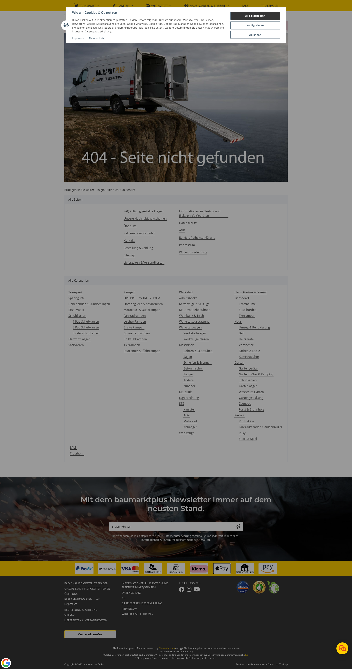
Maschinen (186, 345)
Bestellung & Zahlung (138, 248)
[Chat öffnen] (342, 648)
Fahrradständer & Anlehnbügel (260, 427)
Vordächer (246, 345)
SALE (73, 448)
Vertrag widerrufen (90, 634)
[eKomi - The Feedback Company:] (259, 587)
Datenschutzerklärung (177, 536)
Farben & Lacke (249, 351)
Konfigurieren (255, 25)
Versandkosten (167, 648)
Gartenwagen (248, 386)
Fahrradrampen (135, 316)
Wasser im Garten (251, 392)
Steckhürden (247, 310)
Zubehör (189, 386)
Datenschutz (96, 38)
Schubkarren (77, 316)
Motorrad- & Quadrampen (142, 310)
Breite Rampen (134, 327)
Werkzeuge (186, 433)
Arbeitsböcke (188, 298)
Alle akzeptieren (255, 15)
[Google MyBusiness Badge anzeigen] (6, 663)
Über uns (130, 226)
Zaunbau (245, 404)
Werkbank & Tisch (191, 316)
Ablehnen (255, 34)
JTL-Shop (283, 664)
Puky (242, 433)
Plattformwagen (79, 339)
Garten (239, 363)
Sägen (188, 357)
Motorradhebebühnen (194, 310)
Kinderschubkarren (86, 333)
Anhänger (190, 427)
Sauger (188, 374)
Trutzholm (77, 453)
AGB (182, 230)
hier (247, 654)
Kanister (189, 409)
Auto (187, 415)
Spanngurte (76, 298)
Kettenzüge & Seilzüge (194, 304)
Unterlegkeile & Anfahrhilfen (143, 304)
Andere (189, 380)
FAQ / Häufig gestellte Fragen (144, 211)
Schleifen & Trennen (197, 363)
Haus (238, 321)
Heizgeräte (246, 339)
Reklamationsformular (139, 233)
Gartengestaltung (251, 398)
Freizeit (239, 415)
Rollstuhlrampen (135, 339)
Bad (241, 333)
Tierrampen (132, 345)
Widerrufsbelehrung (193, 252)
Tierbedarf (241, 298)
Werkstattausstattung (194, 321)
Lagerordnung (189, 398)
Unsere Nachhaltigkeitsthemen (145, 219)
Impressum (78, 38)
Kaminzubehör (249, 357)
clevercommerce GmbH (262, 664)
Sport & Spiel (248, 439)
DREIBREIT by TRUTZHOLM (142, 298)
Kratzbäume (247, 304)
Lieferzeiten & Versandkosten (144, 262)
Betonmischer (193, 368)
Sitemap (129, 255)
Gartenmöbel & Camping (256, 374)
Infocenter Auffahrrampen (142, 351)
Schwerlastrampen (137, 333)
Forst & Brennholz (251, 409)
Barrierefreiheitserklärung (197, 238)
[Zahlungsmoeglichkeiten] (176, 568)
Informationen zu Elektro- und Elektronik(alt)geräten (200, 213)
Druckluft (185, 392)
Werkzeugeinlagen (196, 339)
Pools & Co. (247, 421)
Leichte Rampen (135, 321)
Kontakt (129, 241)
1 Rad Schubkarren (86, 321)
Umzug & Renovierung (254, 327)
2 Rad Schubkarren (86, 327)
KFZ (181, 404)
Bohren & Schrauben (198, 351)
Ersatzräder (76, 310)
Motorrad (190, 421)
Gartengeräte (248, 368)
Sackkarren (76, 345)
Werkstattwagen (190, 327)
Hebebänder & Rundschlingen (89, 304)
